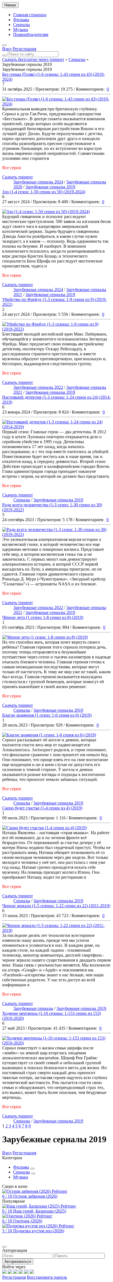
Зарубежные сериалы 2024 (38, 182)
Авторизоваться (17, 1261)
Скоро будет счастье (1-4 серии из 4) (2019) (42, 808)
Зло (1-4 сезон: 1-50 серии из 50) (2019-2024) (43, 191)
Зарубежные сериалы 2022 (38, 387)
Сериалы (21, 24)
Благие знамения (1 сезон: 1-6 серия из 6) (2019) (47, 715)
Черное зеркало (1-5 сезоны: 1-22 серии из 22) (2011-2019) (56, 905)
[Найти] (4, 55)
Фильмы (21, 19)
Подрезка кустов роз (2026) (38, 1230)
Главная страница (29, 14)
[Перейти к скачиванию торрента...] (56, 104)
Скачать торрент (17, 177)
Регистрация (14, 1277)
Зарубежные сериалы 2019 (50, 187)
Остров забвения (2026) (35, 1196)
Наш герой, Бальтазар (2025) (39, 1211)
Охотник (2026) (27, 1221)
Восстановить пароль (47, 1277)
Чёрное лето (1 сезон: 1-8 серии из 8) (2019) (42, 617)
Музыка (20, 29)
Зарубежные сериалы (33, 1008)
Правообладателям (30, 34)
